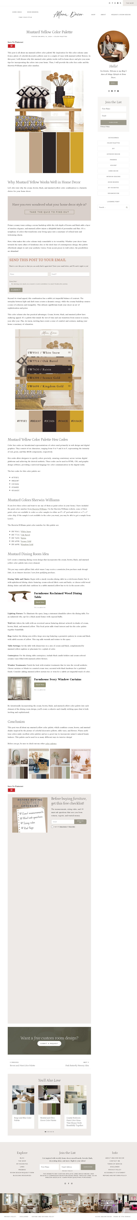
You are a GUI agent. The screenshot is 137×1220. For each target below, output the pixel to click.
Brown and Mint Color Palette (22, 1064)
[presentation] (23, 1100)
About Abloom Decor (114, 1158)
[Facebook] (112, 3)
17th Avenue (125, 1216)
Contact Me (115, 1161)
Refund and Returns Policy (115, 1175)
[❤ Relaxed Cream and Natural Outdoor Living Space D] (68, 1203)
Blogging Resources (22, 1175)
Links (22, 1167)
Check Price (40, 602)
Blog (22, 1158)
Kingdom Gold (27, 544)
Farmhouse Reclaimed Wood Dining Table (58, 595)
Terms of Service (114, 1164)
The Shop (130, 3)
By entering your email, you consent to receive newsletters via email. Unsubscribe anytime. (39, 284)
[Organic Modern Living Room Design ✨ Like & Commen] (29, 1203)
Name (12, 274)
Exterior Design (113, 154)
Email (54, 274)
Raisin (23, 538)
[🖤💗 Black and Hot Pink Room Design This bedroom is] (127, 1203)
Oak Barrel (25, 535)
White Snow (26, 531)
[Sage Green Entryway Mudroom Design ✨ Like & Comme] (49, 1203)
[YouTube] (118, 3)
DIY (113, 148)
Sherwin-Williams (39, 509)
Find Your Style (25, 17)
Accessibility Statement (114, 1172)
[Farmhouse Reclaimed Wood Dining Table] (19, 602)
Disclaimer (115, 1167)
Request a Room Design (121, 14)
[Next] (83, 1107)
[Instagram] (109, 3)
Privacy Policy (12, 281)
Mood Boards (32, 12)
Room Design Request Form (22, 1172)
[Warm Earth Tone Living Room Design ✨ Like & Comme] (88, 1203)
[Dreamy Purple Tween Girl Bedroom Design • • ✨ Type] (107, 1203)
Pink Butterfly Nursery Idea (77, 1064)
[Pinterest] (115, 3)
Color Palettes (60, 36)
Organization (113, 193)
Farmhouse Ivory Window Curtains (57, 679)
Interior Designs (113, 176)
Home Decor (113, 171)
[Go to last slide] (15, 1107)
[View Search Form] (120, 3)
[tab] (45, 1131)
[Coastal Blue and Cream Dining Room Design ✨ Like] (10, 1203)
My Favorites (113, 187)
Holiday (113, 165)
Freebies (113, 159)
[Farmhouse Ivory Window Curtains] (19, 700)
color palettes (50, 743)
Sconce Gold (26, 541)
